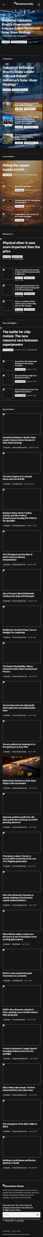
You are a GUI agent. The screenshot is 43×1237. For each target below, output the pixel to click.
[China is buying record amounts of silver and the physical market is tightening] (21, 275)
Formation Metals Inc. (18, 1019)
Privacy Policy (9, 1220)
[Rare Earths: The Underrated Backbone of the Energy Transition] (21, 366)
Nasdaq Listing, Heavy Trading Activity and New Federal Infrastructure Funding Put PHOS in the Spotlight (20, 517)
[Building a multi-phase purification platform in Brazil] (21, 1146)
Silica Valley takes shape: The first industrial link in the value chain (19, 1088)
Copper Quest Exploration (20, 1058)
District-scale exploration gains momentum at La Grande (17, 974)
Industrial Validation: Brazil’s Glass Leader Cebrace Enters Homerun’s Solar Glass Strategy (19, 440)
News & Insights (8, 350)
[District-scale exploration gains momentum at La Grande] (21, 959)
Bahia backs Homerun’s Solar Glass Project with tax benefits (19, 782)
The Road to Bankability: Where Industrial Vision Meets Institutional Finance (20, 669)
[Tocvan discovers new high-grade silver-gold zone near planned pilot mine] (21, 691)
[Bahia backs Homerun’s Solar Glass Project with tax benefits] (21, 767)
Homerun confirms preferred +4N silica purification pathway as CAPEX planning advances (20, 820)
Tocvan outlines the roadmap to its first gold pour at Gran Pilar (19, 745)
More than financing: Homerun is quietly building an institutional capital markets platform (18, 898)
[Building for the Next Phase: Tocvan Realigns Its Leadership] (21, 616)
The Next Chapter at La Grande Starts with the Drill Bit (17, 477)
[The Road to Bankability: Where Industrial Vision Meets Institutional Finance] (21, 652)
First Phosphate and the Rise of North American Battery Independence (17, 557)
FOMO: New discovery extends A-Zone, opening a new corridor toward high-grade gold (20, 1012)
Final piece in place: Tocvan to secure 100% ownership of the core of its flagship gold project (19, 859)
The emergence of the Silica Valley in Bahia (20, 1125)
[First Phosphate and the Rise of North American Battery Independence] (21, 140)
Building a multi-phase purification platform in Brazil (19, 1161)
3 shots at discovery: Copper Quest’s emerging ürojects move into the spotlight (20, 1051)
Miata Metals (16, 944)
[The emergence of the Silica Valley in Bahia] (21, 1110)
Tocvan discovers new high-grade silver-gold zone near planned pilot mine (19, 708)
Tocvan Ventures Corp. (19, 601)
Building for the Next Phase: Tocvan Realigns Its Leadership (19, 631)
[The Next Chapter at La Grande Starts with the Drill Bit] (21, 462)
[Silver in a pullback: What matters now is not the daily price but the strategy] (21, 306)
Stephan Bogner (17, 256)
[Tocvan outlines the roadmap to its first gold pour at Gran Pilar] (21, 730)
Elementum (6, 256)
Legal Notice (20, 1220)
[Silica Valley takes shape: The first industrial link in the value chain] (21, 1073)
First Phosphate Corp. (31, 127)
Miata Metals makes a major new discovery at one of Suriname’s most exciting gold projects (20, 937)
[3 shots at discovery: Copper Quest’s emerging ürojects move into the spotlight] (21, 1034)
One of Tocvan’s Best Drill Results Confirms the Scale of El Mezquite (18, 594)
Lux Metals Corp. (30, 109)
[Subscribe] (38, 1215)
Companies (5, 42)
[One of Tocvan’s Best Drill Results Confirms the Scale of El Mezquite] (21, 579)
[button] (3, 5)
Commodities (7, 175)
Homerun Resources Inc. (18, 42)
